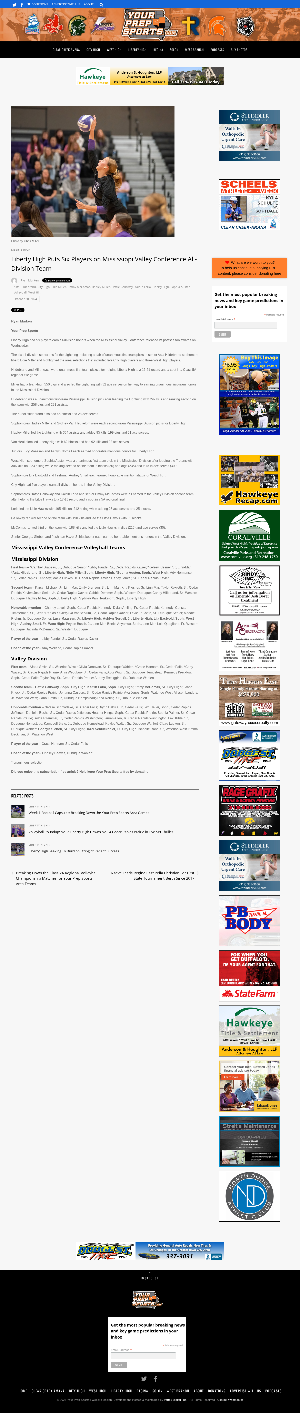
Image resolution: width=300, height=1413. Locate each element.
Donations (39, 4)
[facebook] (22, 4)
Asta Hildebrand (25, 287)
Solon (174, 49)
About (89, 4)
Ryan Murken (30, 280)
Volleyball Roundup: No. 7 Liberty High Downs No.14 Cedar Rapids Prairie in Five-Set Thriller (101, 831)
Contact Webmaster (230, 1399)
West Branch (194, 49)
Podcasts (217, 49)
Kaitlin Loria (142, 287)
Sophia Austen (180, 287)
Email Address (224, 319)
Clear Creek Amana (66, 49)
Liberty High (137, 49)
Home (23, 1390)
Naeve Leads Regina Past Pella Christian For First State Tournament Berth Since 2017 (155, 875)
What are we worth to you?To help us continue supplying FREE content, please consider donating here (249, 267)
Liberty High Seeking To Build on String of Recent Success (74, 851)
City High (93, 49)
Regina (158, 49)
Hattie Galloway (122, 287)
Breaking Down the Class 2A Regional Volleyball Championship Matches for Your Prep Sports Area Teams (54, 878)
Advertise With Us (66, 4)
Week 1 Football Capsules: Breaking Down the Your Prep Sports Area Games (89, 812)
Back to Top (150, 1278)
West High (114, 49)
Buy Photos (239, 49)
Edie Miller (58, 287)
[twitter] (14, 4)
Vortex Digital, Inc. (175, 1399)
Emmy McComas (79, 287)
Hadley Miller (101, 287)
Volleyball (20, 292)
